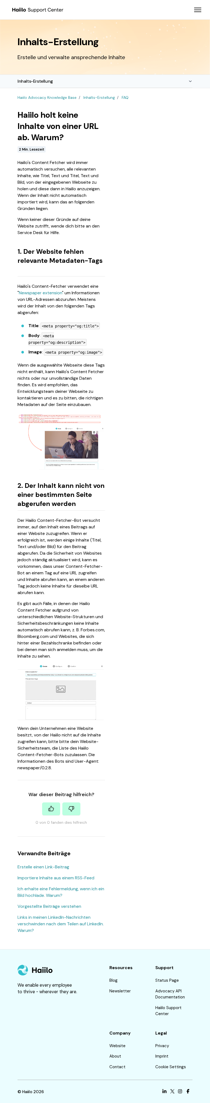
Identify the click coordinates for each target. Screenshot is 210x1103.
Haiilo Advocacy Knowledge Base (47, 97)
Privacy (162, 1046)
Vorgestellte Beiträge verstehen (49, 906)
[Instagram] (180, 1092)
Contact (117, 1067)
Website (117, 1046)
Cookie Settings (170, 1067)
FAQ (125, 97)
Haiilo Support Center (168, 1011)
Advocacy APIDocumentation (170, 994)
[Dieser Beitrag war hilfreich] (51, 808)
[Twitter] (172, 1092)
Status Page (167, 980)
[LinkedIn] (164, 1092)
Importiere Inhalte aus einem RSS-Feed (56, 878)
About (115, 1056)
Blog (113, 980)
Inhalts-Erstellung (35, 81)
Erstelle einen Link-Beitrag (43, 867)
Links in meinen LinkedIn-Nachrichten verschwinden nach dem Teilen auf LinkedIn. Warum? (61, 923)
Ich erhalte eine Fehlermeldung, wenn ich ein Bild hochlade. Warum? (61, 892)
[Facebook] (188, 1092)
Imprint (161, 1056)
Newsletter (120, 991)
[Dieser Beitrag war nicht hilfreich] (71, 808)
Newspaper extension (40, 293)
